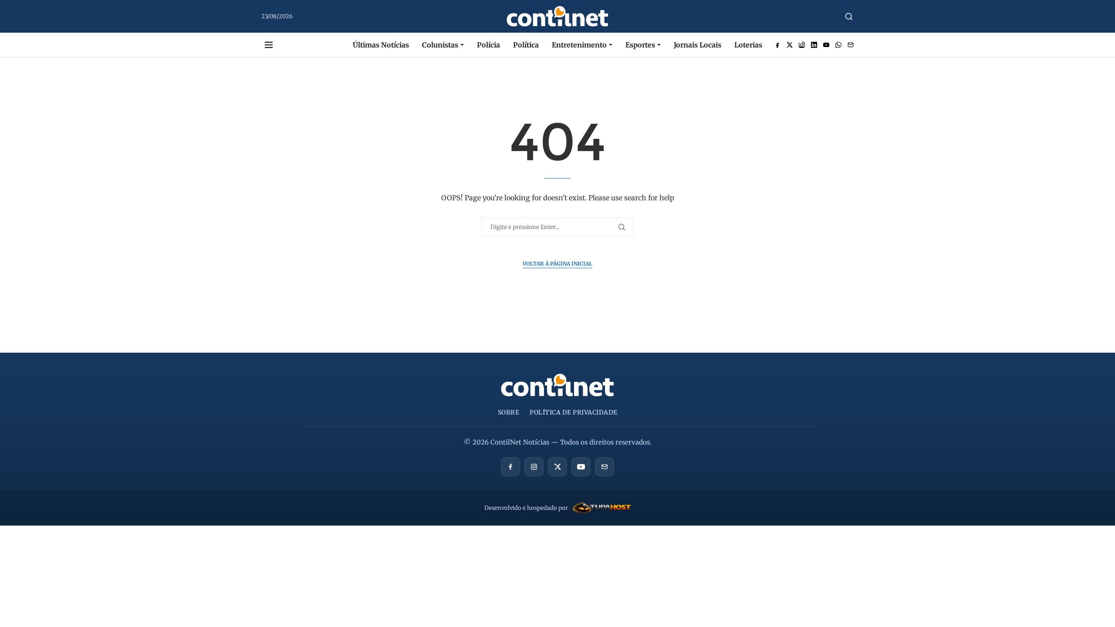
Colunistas (440, 44)
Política (526, 44)
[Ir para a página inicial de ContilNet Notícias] (557, 385)
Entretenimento (579, 44)
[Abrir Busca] (849, 16)
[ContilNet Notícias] (558, 16)
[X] (557, 466)
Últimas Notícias (381, 44)
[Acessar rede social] (777, 45)
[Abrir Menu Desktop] (268, 44)
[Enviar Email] (851, 45)
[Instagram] (534, 466)
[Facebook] (510, 466)
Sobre (509, 412)
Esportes (640, 44)
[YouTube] (581, 466)
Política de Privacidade (574, 412)
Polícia (488, 44)
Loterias (748, 44)
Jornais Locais (697, 44)
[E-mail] (604, 466)
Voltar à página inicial (557, 263)
